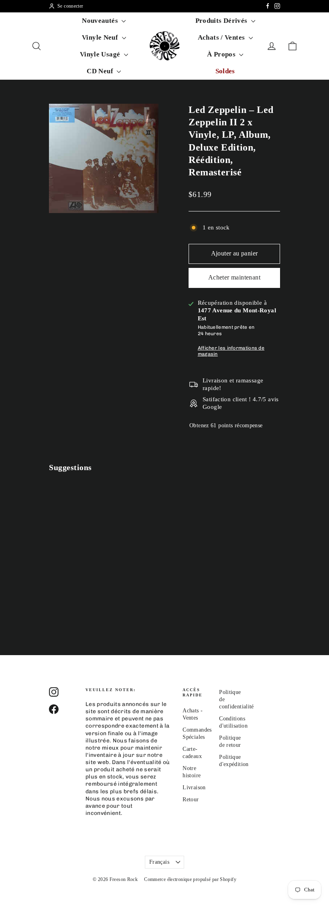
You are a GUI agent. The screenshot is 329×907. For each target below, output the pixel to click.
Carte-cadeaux (192, 752)
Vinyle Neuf (101, 37)
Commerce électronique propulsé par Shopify (190, 879)
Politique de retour (230, 741)
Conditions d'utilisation (231, 722)
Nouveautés (101, 20)
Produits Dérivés (222, 20)
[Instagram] (277, 6)
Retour (191, 799)
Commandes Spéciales (195, 733)
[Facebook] (267, 6)
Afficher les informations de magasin (231, 351)
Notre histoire (192, 771)
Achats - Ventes (193, 714)
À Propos (222, 54)
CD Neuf (101, 71)
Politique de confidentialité (231, 699)
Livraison (194, 787)
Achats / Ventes (222, 37)
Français (159, 862)
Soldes (225, 71)
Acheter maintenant (234, 277)
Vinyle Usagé (101, 54)
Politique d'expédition (231, 760)
